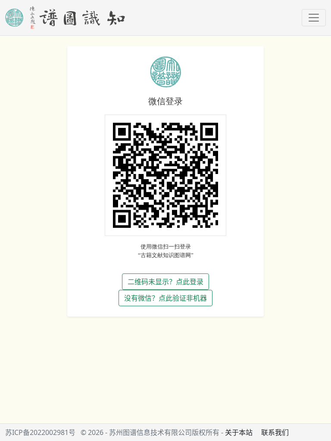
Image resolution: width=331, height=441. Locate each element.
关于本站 (239, 432)
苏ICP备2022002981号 (40, 432)
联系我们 (275, 432)
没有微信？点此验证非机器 (165, 298)
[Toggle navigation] (314, 17)
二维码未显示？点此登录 (165, 281)
